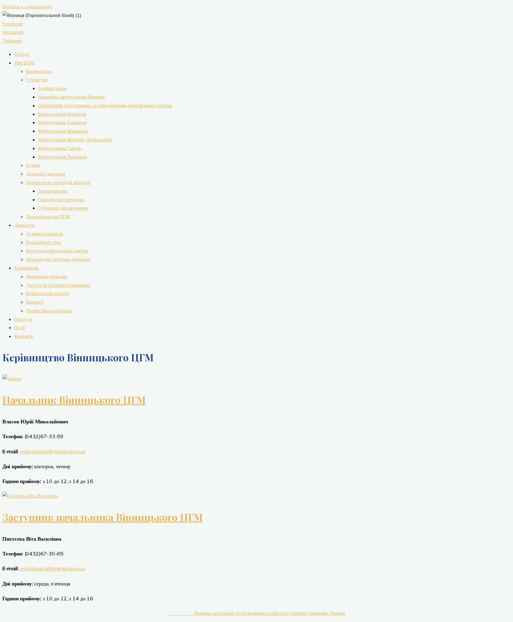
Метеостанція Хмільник (62, 122)
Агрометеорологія (44, 234)
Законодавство (53, 191)
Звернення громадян (47, 276)
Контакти (24, 336)
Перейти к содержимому (27, 7)
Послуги (23, 319)
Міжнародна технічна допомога (58, 259)
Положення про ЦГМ (48, 216)
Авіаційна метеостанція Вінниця (71, 97)
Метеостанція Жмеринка (63, 131)
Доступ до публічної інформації (58, 285)
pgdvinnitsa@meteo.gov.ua (52, 451)
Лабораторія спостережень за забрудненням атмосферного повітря (105, 105)
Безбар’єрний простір (47, 293)
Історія (33, 165)
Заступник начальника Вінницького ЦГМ (102, 516)
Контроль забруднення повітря (57, 251)
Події (19, 327)
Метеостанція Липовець (62, 157)
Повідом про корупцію (61, 199)
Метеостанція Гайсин (60, 148)
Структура (37, 80)
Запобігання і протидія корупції (58, 182)
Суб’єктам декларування (63, 208)
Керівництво (39, 71)
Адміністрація (52, 88)
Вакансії (34, 302)
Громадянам (26, 268)
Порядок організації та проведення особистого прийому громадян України (257, 613)
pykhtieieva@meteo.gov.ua (51, 568)
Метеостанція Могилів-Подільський (75, 140)
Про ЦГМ (24, 63)
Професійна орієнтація (49, 311)
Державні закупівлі (45, 174)
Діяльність (24, 225)
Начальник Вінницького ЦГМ (74, 399)
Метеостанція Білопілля (62, 114)
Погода (21, 54)
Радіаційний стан (43, 242)
